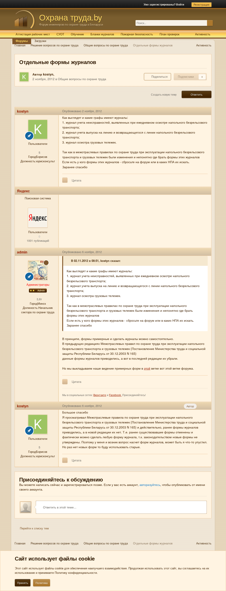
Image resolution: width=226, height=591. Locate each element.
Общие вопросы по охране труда (82, 79)
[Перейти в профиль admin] (38, 270)
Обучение (77, 34)
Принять (22, 583)
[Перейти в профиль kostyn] (24, 77)
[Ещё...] (204, 111)
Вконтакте (99, 395)
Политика (42, 583)
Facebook (115, 395)
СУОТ (60, 34)
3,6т (39, 299)
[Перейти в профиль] (38, 218)
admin (22, 252)
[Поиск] (210, 23)
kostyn (48, 74)
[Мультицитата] (65, 180)
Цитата (76, 180)
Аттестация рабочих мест (33, 34)
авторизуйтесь (149, 484)
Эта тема (201, 23)
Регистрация (201, 4)
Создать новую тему (164, 94)
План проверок (169, 34)
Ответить (196, 94)
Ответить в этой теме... (59, 507)
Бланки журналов (102, 34)
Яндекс (23, 190)
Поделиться (159, 76)
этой (147, 368)
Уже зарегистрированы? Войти (164, 4)
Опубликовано (82, 111)
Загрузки (40, 41)
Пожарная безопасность (137, 34)
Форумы (22, 41)
